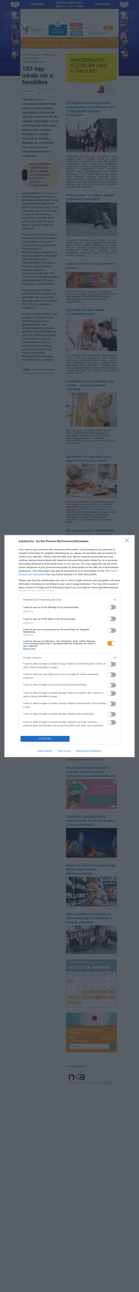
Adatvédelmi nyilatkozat (88, 750)
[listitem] (69, 599)
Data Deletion (45, 750)
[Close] (128, 541)
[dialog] (69, 646)
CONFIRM (45, 738)
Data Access (64, 750)
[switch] (111, 607)
